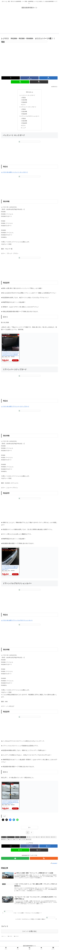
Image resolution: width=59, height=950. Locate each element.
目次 (27, 92)
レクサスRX (23, 839)
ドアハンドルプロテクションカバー (30, 116)
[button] (39, 81)
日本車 (17, 837)
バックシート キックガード (28, 95)
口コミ (24, 104)
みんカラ (11, 839)
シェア (24, 127)
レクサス (16, 839)
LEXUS (4, 837)
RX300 (48, 837)
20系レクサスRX (31, 837)
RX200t (43, 837)
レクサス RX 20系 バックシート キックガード (14, 172)
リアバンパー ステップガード (28, 107)
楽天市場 (29, 839)
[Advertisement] (29, 23)
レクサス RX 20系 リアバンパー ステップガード (15, 406)
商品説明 (24, 102)
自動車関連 (23, 837)
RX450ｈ (54, 837)
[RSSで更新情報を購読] (44, 858)
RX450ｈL (5, 839)
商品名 (24, 97)
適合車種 (24, 100)
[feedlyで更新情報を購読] (15, 858)
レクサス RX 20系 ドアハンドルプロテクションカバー (17, 620)
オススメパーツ (11, 837)
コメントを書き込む (29, 931)
